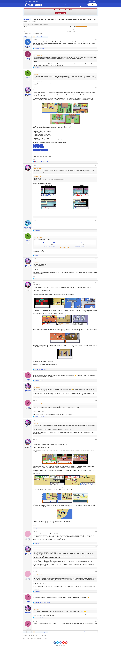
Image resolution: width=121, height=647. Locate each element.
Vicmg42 (28, 379)
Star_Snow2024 (27, 227)
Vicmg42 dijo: (36, 387)
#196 (96, 546)
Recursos (76, 4)
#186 (96, 220)
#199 (96, 605)
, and (40, 217)
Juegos (70, 4)
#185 (96, 165)
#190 (96, 372)
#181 (96, 39)
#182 (96, 51)
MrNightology (27, 21)
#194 (96, 439)
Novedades (26, 1)
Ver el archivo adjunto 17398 (81, 242)
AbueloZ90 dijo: (37, 74)
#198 (96, 594)
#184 (96, 87)
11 (35, 36)
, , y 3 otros (42, 528)
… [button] (39, 36)
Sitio (66, 4)
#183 (96, 71)
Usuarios (30, 1)
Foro (81, 4)
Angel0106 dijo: (36, 176)
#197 (96, 571)
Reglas (37, 1)
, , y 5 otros (42, 161)
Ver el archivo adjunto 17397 (49, 242)
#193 (96, 420)
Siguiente (45, 36)
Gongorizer (27, 58)
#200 (96, 621)
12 (37, 36)
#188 (96, 258)
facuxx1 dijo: (36, 550)
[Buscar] (86, 1)
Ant (25, 36)
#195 (96, 531)
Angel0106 (28, 77)
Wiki (84, 4)
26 (41, 36)
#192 (96, 400)
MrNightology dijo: (37, 55)
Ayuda (34, 1)
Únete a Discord (92, 4)
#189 (96, 282)
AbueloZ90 (27, 46)
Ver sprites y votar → (60, 13)
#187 (96, 234)
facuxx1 (28, 538)
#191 (96, 383)
